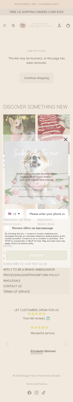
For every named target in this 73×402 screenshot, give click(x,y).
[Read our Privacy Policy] (67, 234)
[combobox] (14, 214)
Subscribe (36, 255)
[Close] (66, 139)
